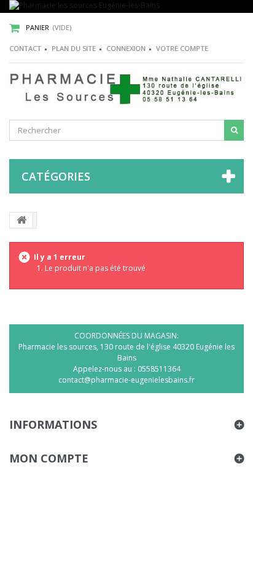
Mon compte (48, 458)
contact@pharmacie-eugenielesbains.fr (126, 380)
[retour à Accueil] (21, 220)
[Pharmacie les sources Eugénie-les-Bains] (126, 6)
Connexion (126, 48)
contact (25, 48)
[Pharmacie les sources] (126, 88)
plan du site (74, 48)
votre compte (182, 48)
